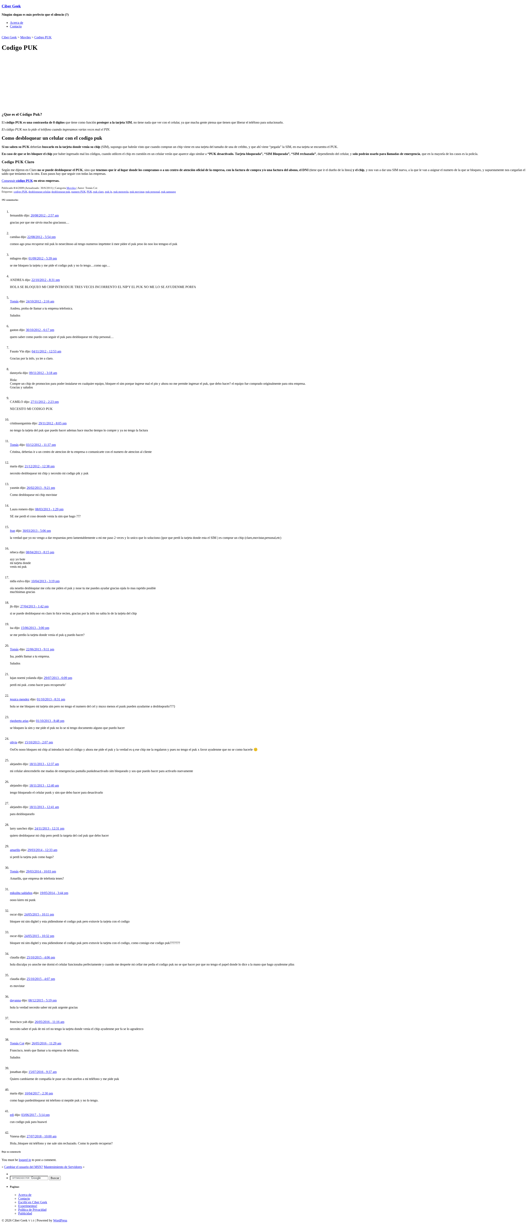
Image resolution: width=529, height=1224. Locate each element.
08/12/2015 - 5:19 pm (42, 1000)
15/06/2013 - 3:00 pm (35, 628)
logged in (25, 1160)
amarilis (15, 850)
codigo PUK (20, 191)
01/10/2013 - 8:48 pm (50, 721)
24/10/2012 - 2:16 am (40, 301)
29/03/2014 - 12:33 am (42, 850)
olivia (13, 742)
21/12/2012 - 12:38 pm (40, 466)
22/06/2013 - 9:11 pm (40, 649)
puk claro (98, 191)
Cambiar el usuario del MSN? (23, 1167)
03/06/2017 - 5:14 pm (35, 1115)
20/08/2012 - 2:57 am (45, 215)
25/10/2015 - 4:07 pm (41, 979)
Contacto (16, 26)
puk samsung (168, 191)
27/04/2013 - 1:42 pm (34, 606)
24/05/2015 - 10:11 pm (39, 914)
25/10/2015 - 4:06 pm (41, 957)
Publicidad (25, 1213)
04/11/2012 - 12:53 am (46, 351)
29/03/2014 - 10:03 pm (41, 871)
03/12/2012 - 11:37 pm (41, 444)
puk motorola (121, 191)
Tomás (14, 301)
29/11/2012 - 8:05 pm (52, 423)
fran (12, 530)
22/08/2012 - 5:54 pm (41, 237)
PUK (89, 191)
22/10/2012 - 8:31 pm (45, 280)
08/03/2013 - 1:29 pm (49, 509)
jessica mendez (19, 699)
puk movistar (137, 191)
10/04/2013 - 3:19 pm (45, 581)
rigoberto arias (19, 721)
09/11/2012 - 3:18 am (43, 373)
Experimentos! (27, 1206)
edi (12, 1115)
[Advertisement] (50, 33)
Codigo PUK (43, 37)
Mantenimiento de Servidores (63, 1167)
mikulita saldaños (21, 893)
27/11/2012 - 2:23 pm (45, 402)
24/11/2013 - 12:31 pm (49, 828)
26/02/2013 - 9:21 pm (41, 487)
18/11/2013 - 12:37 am (44, 764)
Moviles (25, 37)
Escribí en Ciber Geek (32, 1202)
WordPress (60, 1220)
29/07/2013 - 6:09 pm (58, 678)
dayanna (15, 1000)
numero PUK (78, 191)
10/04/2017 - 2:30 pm (39, 1093)
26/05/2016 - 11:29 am (46, 1043)
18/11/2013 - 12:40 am (44, 785)
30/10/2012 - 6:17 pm (40, 330)
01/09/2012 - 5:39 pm (43, 258)
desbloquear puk (60, 191)
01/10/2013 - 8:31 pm (51, 699)
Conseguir (17, 180)
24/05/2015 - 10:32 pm (39, 936)
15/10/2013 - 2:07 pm (39, 742)
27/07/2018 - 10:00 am (41, 1136)
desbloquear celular (39, 191)
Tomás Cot (17, 1043)
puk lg (108, 191)
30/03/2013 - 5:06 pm (37, 530)
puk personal (152, 191)
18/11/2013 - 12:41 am (44, 807)
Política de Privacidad (32, 1209)
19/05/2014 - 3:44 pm (54, 893)
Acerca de (16, 22)
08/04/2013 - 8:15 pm (40, 552)
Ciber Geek (11, 6)
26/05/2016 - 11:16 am (49, 1022)
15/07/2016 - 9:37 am (43, 1072)
